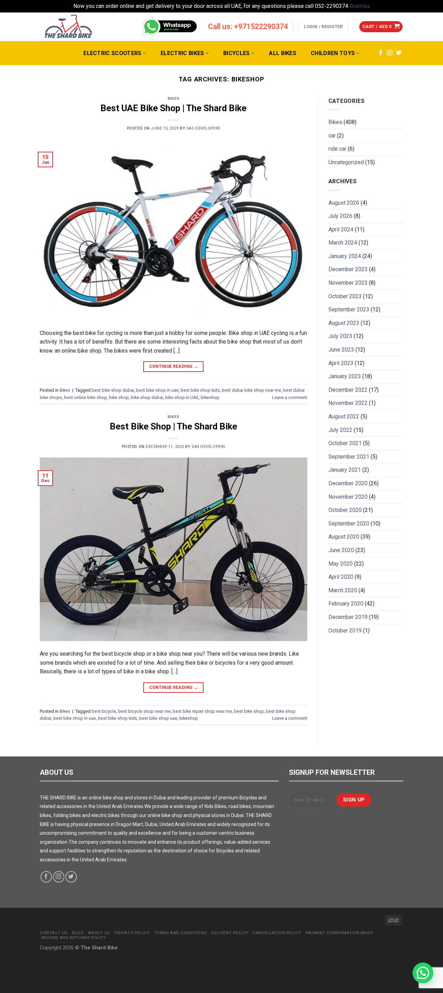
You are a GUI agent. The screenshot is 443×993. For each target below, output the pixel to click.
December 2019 (348, 617)
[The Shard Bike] (68, 26)
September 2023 (348, 309)
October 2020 (345, 510)
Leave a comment (289, 397)
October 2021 (345, 443)
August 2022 (343, 416)
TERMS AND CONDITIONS (180, 932)
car (332, 135)
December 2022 (348, 390)
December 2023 (348, 269)
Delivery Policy (229, 932)
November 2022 (348, 403)
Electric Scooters (112, 53)
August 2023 (343, 323)
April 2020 (340, 577)
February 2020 (345, 603)
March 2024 (342, 242)
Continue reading (173, 366)
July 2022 (340, 430)
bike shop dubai (147, 397)
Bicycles (236, 53)
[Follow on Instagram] (389, 53)
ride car (337, 148)
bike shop (119, 397)
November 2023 (348, 283)
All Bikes (282, 53)
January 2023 (344, 376)
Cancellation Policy (276, 932)
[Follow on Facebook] (380, 53)
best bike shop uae (158, 718)
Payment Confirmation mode (339, 932)
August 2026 (343, 203)
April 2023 (340, 363)
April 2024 (340, 229)
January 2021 (344, 470)
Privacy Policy (132, 932)
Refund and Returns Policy (74, 937)
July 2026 (340, 216)
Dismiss (360, 6)
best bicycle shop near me (144, 711)
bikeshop (210, 397)
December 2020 (348, 483)
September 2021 (348, 456)
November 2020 (348, 497)
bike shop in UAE (182, 397)
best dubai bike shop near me (251, 390)
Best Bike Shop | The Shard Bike (173, 426)
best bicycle (104, 711)
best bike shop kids (200, 390)
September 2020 (348, 523)
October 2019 (345, 630)
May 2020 (340, 563)
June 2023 (341, 349)
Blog (77, 932)
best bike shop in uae (157, 390)
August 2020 (343, 536)
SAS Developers (203, 128)
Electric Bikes (182, 53)
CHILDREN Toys (333, 53)
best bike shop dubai (113, 390)
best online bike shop (85, 397)
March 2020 (342, 590)
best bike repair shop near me (202, 711)
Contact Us (53, 932)
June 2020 (341, 550)
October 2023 (345, 296)
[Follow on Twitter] (398, 53)
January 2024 (344, 256)
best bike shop (249, 711)
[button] (423, 973)
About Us (99, 932)
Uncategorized (346, 162)
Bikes (174, 98)
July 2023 (340, 336)
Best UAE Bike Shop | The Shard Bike (173, 108)
